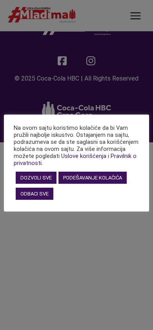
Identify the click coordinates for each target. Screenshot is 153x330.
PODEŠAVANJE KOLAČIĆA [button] (92, 178)
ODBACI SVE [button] (34, 194)
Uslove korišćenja (83, 156)
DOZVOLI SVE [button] (36, 178)
